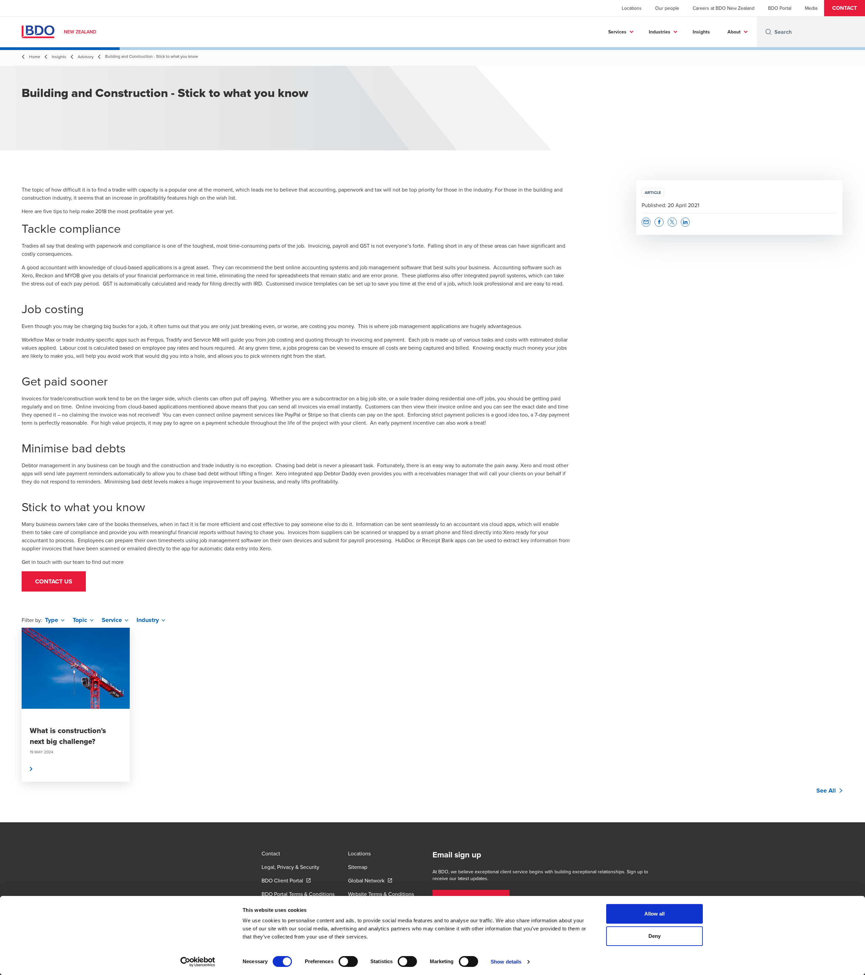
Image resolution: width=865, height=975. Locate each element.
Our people (667, 8)
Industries (659, 31)
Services (617, 31)
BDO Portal (779, 8)
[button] (844, 8)
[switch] (348, 961)
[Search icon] (768, 31)
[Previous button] (12, 725)
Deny (654, 936)
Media (811, 8)
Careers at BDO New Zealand (724, 8)
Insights (701, 31)
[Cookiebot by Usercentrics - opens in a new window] (197, 962)
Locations (632, 8)
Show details (506, 962)
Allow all (654, 914)
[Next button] (853, 725)
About (734, 31)
